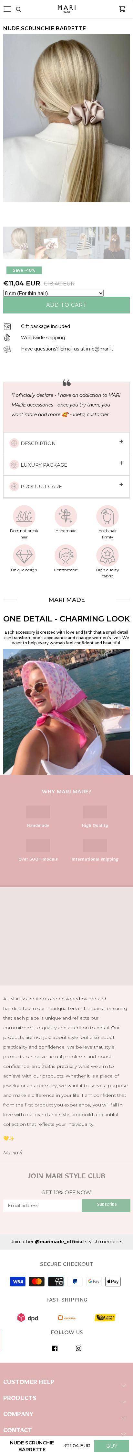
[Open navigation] (7, 9)
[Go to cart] (122, 9)
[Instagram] (78, 1348)
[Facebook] (54, 1348)
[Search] (26, 9)
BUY (111, 1446)
